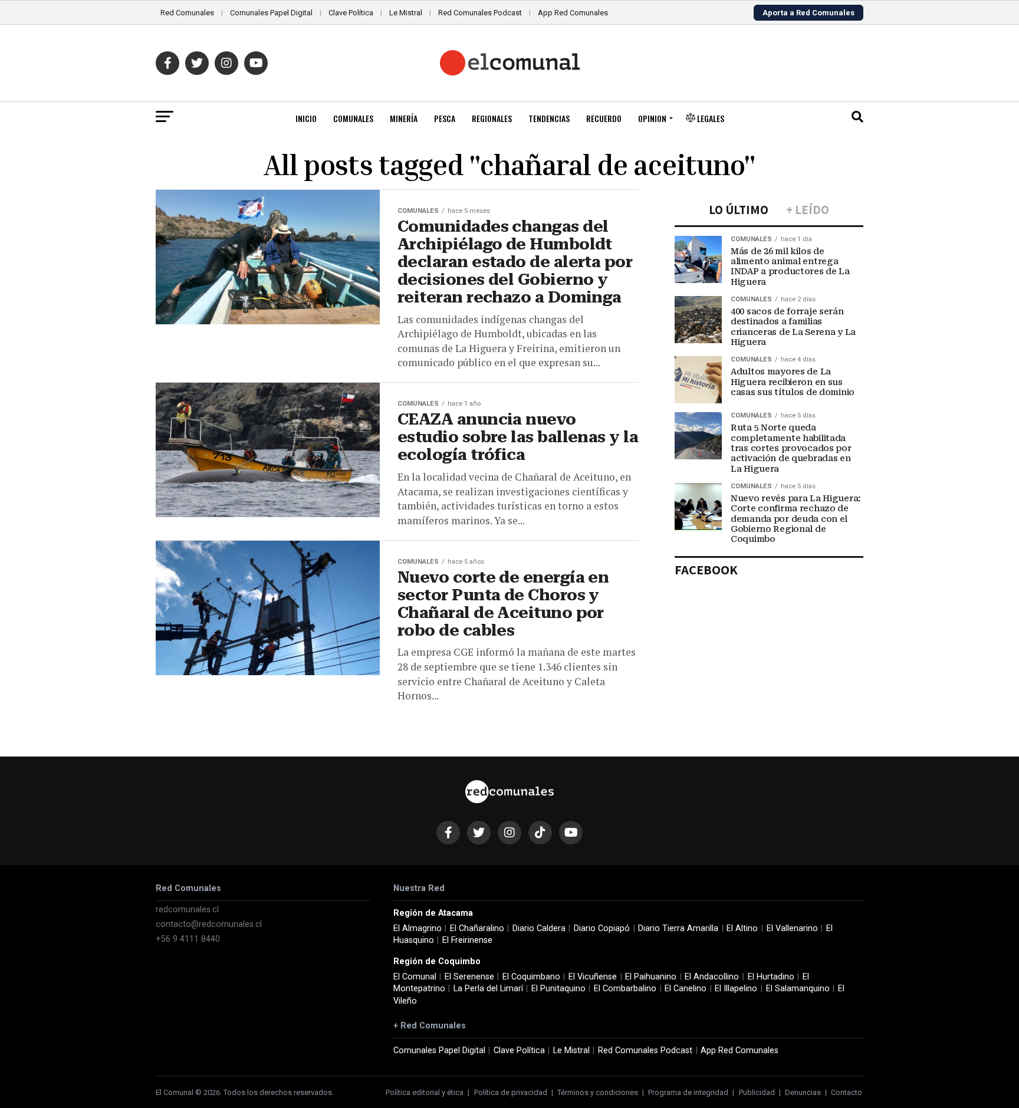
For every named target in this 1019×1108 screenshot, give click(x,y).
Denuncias (803, 1092)
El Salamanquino (798, 989)
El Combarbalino (625, 989)
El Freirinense (467, 940)
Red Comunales (187, 12)
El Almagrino (417, 928)
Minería (404, 118)
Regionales (492, 118)
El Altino (742, 928)
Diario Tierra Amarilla (678, 928)
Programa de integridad (688, 1092)
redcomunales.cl (187, 910)
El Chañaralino (477, 928)
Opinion (652, 118)
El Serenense (469, 977)
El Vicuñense (592, 977)
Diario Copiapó (602, 928)
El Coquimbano (531, 977)
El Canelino (685, 989)
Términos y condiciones (597, 1092)
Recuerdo (604, 118)
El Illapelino (736, 989)
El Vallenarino (792, 928)
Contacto (846, 1092)
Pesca (444, 118)
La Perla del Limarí (488, 989)
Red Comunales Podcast (480, 12)
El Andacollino (712, 977)
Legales (709, 118)
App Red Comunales (573, 12)
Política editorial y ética (425, 1092)
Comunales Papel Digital (271, 12)
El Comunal (414, 977)
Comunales (353, 118)
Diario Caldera (539, 928)
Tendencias (549, 118)
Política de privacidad (510, 1092)
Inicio (306, 118)
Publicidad (757, 1092)
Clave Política (350, 12)
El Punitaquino (558, 989)
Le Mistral (405, 12)
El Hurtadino (771, 977)
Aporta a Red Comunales (808, 12)
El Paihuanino (650, 977)
